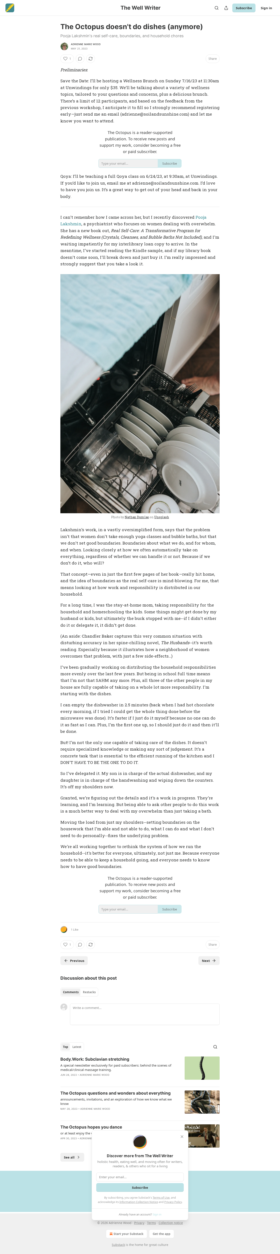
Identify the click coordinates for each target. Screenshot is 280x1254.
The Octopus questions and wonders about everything (115, 1093)
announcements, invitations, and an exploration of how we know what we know (116, 1101)
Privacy (139, 1223)
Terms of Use (161, 1197)
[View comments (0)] (80, 58)
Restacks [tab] (89, 992)
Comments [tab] (71, 992)
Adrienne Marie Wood (86, 44)
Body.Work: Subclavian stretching (94, 1059)
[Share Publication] (226, 8)
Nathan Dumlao (137, 517)
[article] (140, 1070)
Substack (118, 1245)
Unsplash (161, 517)
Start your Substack (129, 1234)
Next (206, 960)
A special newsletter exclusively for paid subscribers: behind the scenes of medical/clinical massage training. (115, 1067)
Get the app (161, 1234)
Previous (77, 960)
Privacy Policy (173, 1202)
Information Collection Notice (138, 1202)
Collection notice (171, 1223)
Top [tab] (65, 1047)
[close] (182, 1136)
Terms (151, 1223)
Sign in (266, 8)
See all (69, 1157)
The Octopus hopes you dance (91, 1127)
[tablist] (79, 992)
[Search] (216, 8)
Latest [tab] (76, 1047)
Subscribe (244, 8)
